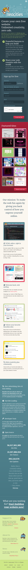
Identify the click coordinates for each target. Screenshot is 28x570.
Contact (19, 567)
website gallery (13, 291)
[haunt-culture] (8, 142)
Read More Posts (14, 555)
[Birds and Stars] (20, 181)
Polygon (15, 488)
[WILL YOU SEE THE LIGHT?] (8, 162)
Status (8, 567)
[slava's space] (20, 162)
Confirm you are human (9, 105)
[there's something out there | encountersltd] (20, 171)
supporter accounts (10, 396)
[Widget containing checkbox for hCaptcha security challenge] (13, 109)
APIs (24, 425)
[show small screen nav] (26, 1)
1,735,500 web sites (20, 33)
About (6, 565)
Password (6, 93)
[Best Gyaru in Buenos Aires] (20, 133)
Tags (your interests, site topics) (11, 87)
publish (5, 435)
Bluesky (22, 562)
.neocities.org (20, 83)
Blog (19, 565)
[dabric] (8, 133)
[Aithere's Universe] (20, 142)
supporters (10, 524)
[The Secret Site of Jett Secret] (8, 152)
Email (5, 99)
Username (6, 80)
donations (20, 396)
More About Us (14, 543)
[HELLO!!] (8, 171)
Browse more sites (20, 189)
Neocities (6, 562)
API (22, 565)
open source (11, 562)
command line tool (10, 51)
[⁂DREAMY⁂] (8, 181)
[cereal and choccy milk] (20, 152)
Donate (16, 528)
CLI (15, 565)
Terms (13, 567)
